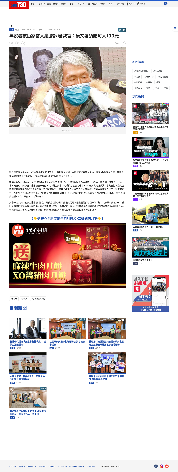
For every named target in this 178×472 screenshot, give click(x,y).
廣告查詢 (12, 466)
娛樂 (135, 166)
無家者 (14, 299)
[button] (132, 4)
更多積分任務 (102, 457)
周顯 (166, 88)
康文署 (24, 299)
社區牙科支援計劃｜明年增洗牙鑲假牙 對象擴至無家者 (106, 378)
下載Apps (51, 466)
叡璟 (158, 82)
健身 (149, 88)
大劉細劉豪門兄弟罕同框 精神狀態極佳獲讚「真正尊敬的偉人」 (150, 194)
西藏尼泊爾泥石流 (141, 71)
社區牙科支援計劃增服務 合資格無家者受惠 (67, 343)
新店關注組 (163, 77)
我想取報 (21, 466)
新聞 (135, 263)
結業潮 (137, 77)
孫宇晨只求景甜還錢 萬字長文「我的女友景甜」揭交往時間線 (150, 161)
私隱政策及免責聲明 (76, 466)
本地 (11, 30)
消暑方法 (138, 88)
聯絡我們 (42, 466)
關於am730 (31, 466)
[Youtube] (167, 466)
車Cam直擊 (158, 71)
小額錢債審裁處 (39, 299)
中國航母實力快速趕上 (142, 260)
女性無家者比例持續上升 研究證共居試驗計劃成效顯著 (27, 378)
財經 (135, 133)
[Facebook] (156, 466)
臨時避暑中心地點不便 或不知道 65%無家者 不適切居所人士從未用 (28, 412)
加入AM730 (62, 466)
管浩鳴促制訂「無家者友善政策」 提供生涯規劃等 (28, 343)
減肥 (157, 88)
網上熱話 (138, 82)
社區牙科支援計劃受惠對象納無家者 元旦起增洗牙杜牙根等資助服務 (107, 343)
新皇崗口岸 (149, 77)
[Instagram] (161, 466)
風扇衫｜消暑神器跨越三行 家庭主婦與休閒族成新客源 (150, 128)
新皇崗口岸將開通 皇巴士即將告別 (148, 227)
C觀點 (149, 82)
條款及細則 (91, 466)
